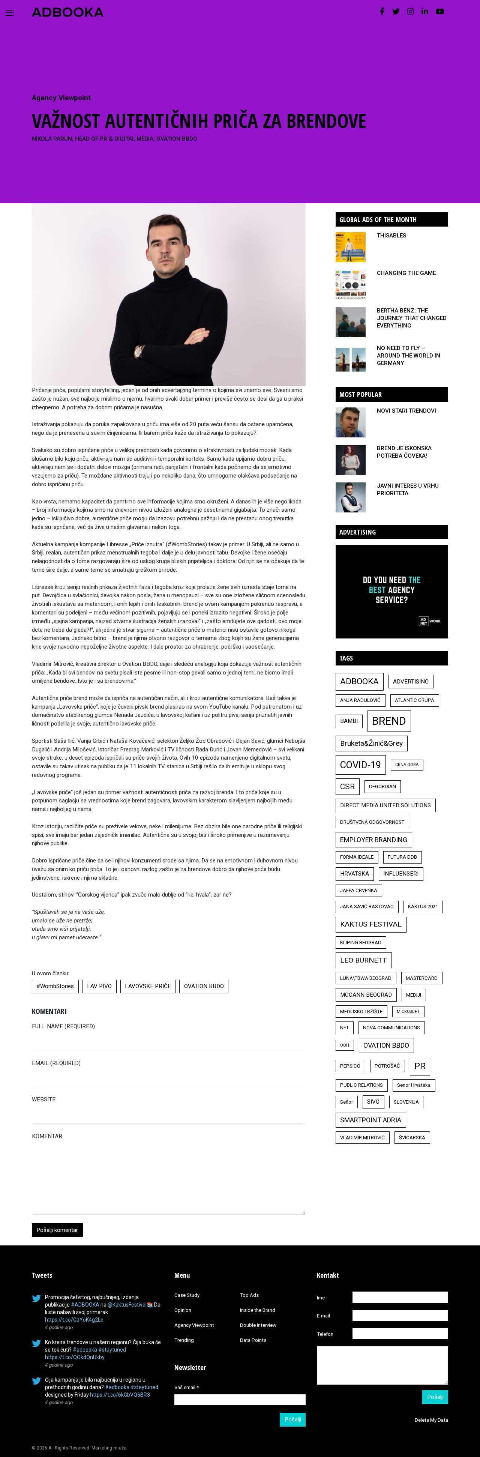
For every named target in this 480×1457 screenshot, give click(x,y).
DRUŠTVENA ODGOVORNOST (372, 822)
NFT (344, 1027)
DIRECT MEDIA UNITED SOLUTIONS (385, 805)
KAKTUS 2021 (423, 906)
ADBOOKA (359, 681)
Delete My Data (431, 1420)
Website (44, 1099)
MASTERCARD (422, 978)
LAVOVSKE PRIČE (148, 986)
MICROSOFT (408, 1011)
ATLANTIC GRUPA (414, 700)
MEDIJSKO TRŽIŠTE (361, 1011)
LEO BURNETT (363, 960)
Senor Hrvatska (413, 1085)
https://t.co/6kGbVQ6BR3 (120, 1395)
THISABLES (391, 235)
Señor (346, 1102)
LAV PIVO (99, 986)
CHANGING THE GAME (406, 273)
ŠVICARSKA (412, 1137)
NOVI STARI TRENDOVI (406, 410)
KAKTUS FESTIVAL (371, 924)
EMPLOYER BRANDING (373, 840)
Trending (184, 1340)
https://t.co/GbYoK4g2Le (74, 1320)
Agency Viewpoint (61, 97)
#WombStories (55, 986)
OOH (344, 1045)
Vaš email (186, 1387)
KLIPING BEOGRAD (360, 942)
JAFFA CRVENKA (358, 890)
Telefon (325, 1334)
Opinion (182, 1310)
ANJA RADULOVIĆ (360, 700)
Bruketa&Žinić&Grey (371, 743)
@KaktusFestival (127, 1305)
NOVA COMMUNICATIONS (391, 1027)
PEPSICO (350, 1066)
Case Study (187, 1295)
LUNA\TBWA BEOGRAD (366, 978)
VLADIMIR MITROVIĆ (362, 1137)
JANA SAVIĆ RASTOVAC (367, 906)
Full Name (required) (63, 1026)
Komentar (47, 1136)
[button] (382, 11)
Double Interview (258, 1325)
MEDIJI (413, 995)
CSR (347, 786)
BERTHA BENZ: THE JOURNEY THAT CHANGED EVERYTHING (412, 318)
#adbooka (85, 1350)
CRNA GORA (406, 764)
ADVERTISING (411, 681)
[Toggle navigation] (10, 13)
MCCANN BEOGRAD (366, 994)
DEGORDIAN (382, 786)
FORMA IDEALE (357, 857)
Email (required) (56, 1063)
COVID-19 (360, 765)
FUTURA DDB (402, 857)
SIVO (373, 1101)
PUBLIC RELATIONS (361, 1085)
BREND (389, 721)
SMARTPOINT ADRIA (370, 1120)
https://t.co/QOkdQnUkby (75, 1357)
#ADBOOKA (85, 1305)
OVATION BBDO (204, 986)
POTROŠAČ (387, 1066)
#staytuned (112, 1350)
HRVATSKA (354, 873)
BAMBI (349, 721)
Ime (321, 1298)
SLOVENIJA (406, 1102)
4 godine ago (59, 1327)
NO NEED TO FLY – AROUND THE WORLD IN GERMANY (408, 356)
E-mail (323, 1316)
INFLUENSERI (400, 873)
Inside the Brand (257, 1310)
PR (420, 1066)
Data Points (253, 1340)
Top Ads (249, 1295)
